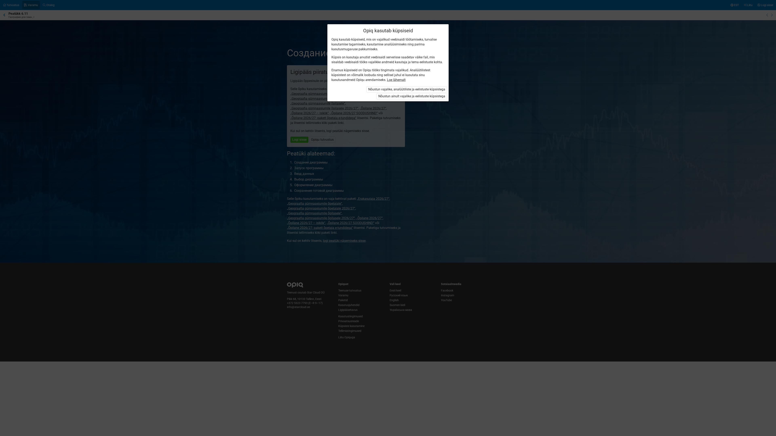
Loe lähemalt (396, 80)
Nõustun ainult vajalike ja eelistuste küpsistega (411, 96)
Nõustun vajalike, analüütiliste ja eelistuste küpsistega (406, 89)
